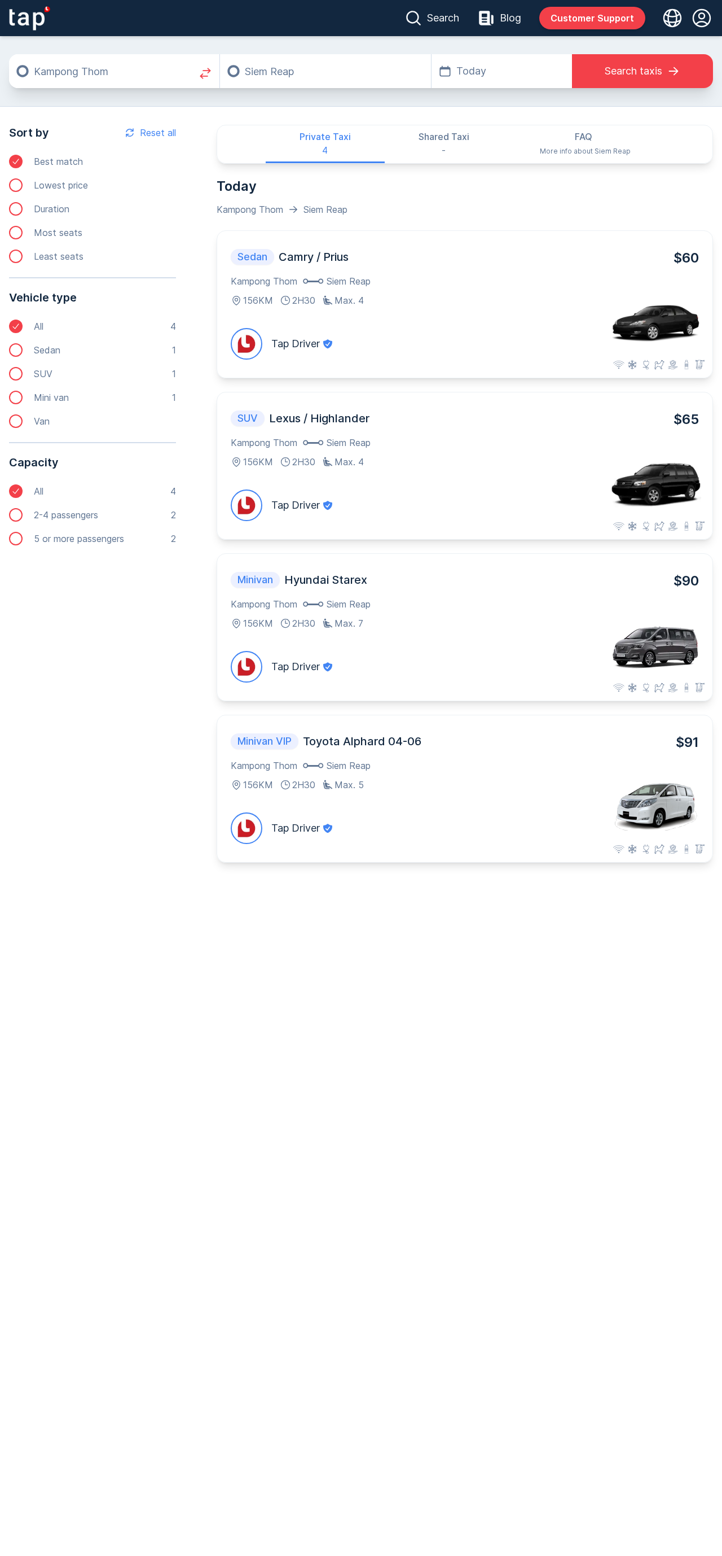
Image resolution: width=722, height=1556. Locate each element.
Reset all (158, 132)
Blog (510, 18)
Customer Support (592, 18)
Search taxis (633, 71)
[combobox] (114, 71)
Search (443, 18)
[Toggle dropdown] (669, 18)
